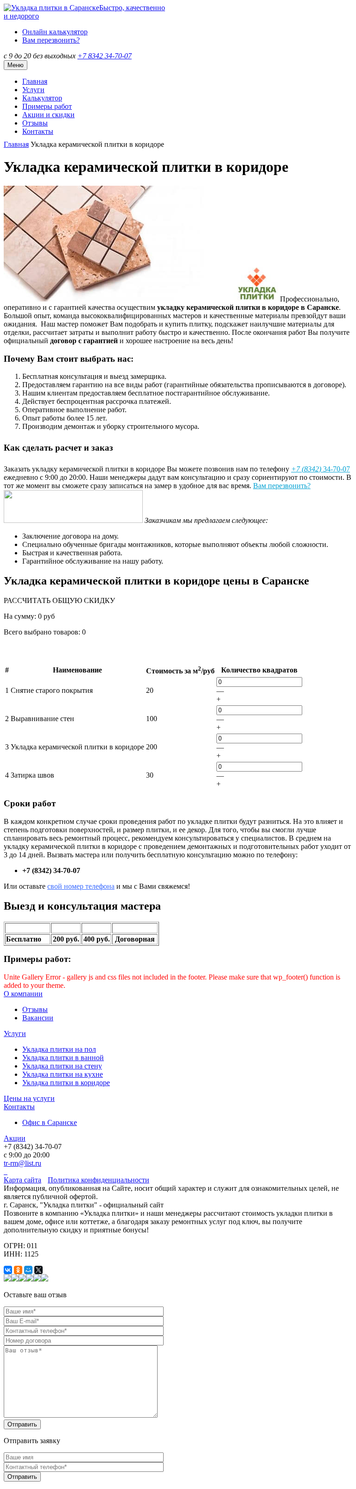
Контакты (37, 131)
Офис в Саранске (49, 1122)
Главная (34, 81)
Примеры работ (47, 106)
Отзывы (35, 123)
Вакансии (37, 1018)
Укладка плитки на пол (59, 1049)
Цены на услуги (29, 1098)
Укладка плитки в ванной (63, 1058)
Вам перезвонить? (51, 40)
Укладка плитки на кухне (62, 1074)
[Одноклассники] (18, 1270)
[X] (38, 1270)
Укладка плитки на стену (62, 1066)
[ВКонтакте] (8, 1270)
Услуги (33, 90)
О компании (23, 994)
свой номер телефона (80, 886)
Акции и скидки (48, 115)
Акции (14, 1138)
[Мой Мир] (28, 1270)
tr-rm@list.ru (22, 1163)
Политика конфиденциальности (98, 1180)
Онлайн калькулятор (55, 32)
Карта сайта (22, 1180)
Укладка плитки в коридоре (66, 1083)
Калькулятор (42, 98)
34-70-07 (104, 56)
